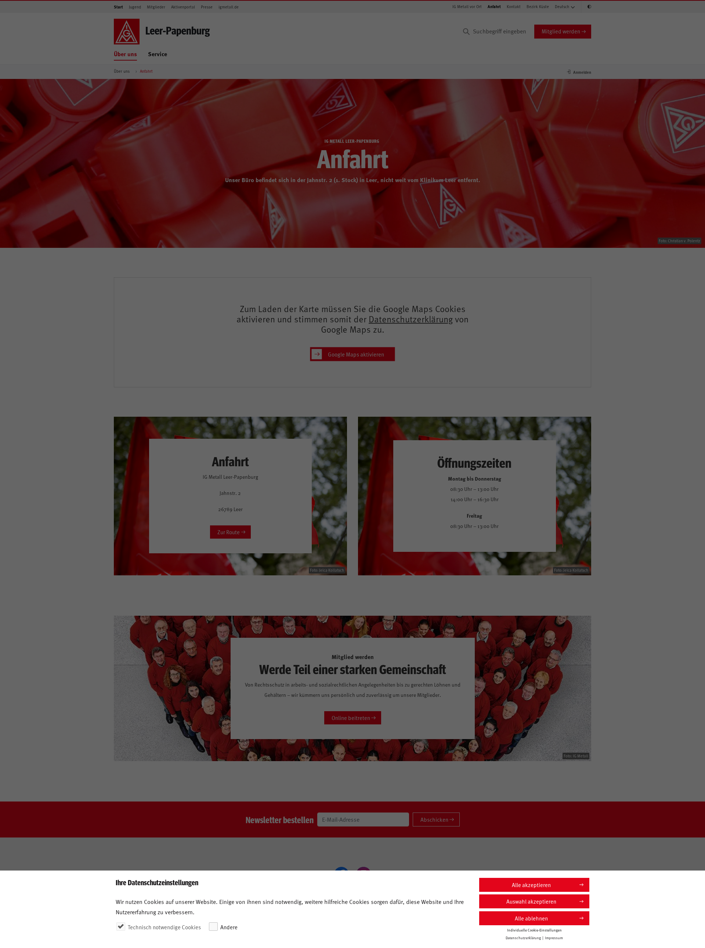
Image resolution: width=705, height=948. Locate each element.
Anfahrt (494, 6)
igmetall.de (228, 7)
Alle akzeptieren (531, 885)
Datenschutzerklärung (411, 319)
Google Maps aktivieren (356, 354)
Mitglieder (156, 7)
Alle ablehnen (531, 918)
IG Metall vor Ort (467, 6)
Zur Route (228, 532)
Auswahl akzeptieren (531, 901)
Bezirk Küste (538, 6)
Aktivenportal (183, 7)
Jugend (135, 7)
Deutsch (562, 6)
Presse (207, 7)
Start (118, 7)
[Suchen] (466, 31)
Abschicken (434, 819)
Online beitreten (351, 717)
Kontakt (514, 6)
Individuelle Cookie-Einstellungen (534, 930)
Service (157, 54)
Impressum (554, 937)
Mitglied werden (561, 31)
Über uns (125, 54)
